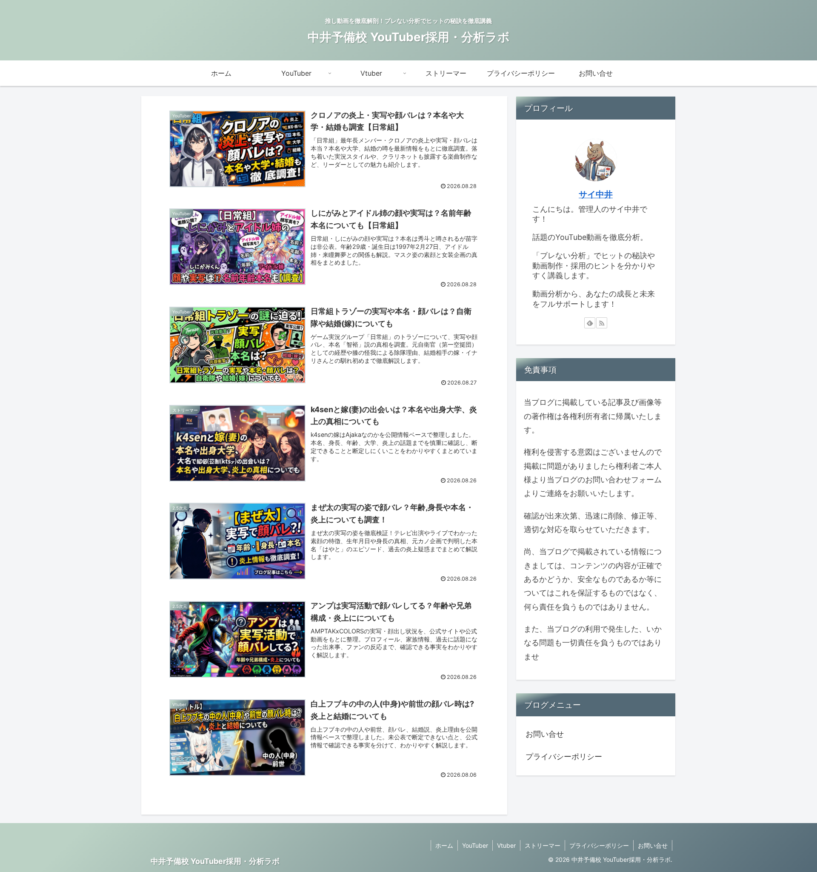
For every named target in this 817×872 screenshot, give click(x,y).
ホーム (444, 845)
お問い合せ (545, 734)
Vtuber (506, 845)
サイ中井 (596, 194)
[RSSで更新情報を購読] (601, 322)
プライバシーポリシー (564, 756)
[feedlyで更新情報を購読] (589, 322)
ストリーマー (542, 845)
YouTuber (475, 845)
